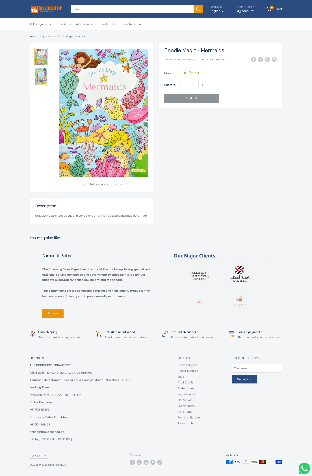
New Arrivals (107, 24)
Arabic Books (186, 388)
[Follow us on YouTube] (152, 462)
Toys (181, 377)
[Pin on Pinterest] (260, 59)
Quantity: (170, 85)
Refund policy (187, 423)
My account (245, 11)
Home (33, 36)
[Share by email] (274, 59)
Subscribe (244, 379)
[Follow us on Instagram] (146, 462)
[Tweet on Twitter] (267, 59)
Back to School (131, 24)
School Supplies (188, 371)
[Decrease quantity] (183, 85)
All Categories (38, 24)
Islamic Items (186, 406)
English (36, 455)
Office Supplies (187, 365)
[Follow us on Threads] (139, 462)
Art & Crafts (186, 382)
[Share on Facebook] (253, 59)
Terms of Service (189, 417)
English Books (186, 394)
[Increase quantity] (202, 85)
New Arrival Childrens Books (75, 24)
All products (47, 36)
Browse (53, 313)
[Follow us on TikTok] (159, 462)
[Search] (198, 9)
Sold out (192, 98)
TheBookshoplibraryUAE (180, 59)
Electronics (185, 400)
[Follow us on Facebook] (132, 462)
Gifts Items (185, 412)
